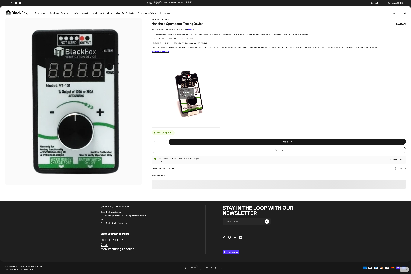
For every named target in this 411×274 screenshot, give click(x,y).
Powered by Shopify (35, 266)
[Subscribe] (267, 221)
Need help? (402, 168)
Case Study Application (111, 212)
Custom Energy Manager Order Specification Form (123, 216)
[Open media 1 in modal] (73, 101)
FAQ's (103, 219)
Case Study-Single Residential (114, 223)
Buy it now (279, 150)
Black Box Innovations (160, 19)
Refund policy (9, 269)
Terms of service (28, 269)
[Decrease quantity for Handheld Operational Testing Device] (154, 142)
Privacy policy (18, 269)
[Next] (196, 3)
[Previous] (143, 3)
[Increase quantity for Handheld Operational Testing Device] (164, 142)
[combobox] (376, 3)
